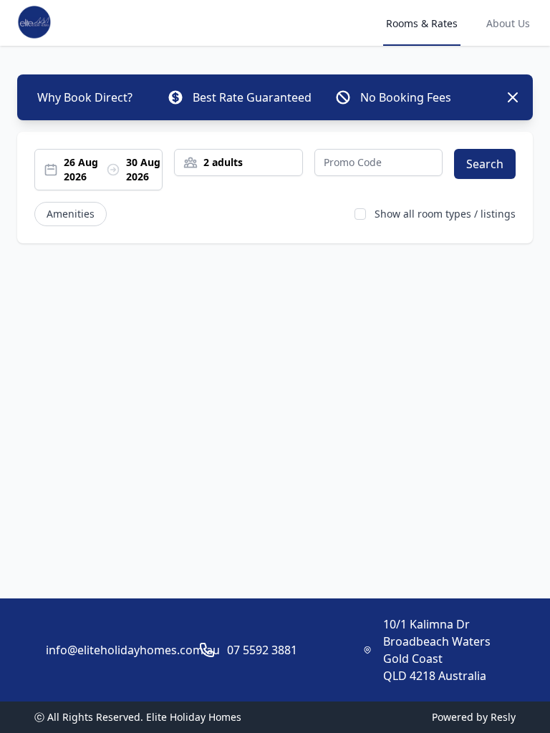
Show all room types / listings (445, 213)
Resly (503, 717)
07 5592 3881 (262, 650)
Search (484, 164)
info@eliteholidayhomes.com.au (133, 650)
